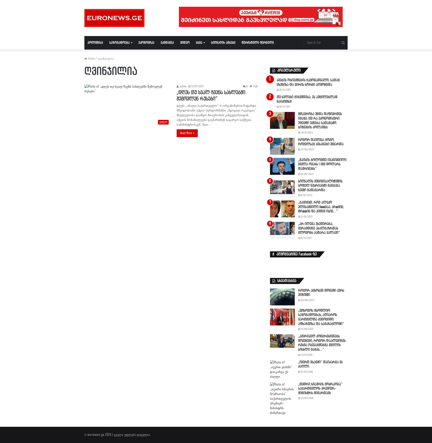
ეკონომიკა (146, 43)
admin (183, 86)
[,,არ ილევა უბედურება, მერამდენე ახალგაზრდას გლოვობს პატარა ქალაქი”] (282, 230)
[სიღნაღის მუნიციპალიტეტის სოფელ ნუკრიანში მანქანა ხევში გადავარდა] (282, 187)
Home (91, 58)
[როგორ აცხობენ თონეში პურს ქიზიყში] (282, 297)
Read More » (187, 133)
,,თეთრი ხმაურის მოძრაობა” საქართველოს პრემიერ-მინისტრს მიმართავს (320, 388)
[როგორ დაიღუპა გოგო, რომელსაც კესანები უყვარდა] (282, 146)
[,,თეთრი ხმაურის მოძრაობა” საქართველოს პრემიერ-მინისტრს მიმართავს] (282, 398)
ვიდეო (185, 43)
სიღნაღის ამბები (223, 43)
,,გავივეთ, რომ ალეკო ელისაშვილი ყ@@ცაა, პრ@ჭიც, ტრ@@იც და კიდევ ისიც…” (321, 207)
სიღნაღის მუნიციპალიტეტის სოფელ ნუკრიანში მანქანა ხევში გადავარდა (320, 185)
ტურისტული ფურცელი (258, 43)
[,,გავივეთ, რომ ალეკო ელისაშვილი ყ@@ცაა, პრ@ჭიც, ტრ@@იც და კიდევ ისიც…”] (282, 208)
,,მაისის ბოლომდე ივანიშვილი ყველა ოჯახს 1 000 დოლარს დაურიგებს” (322, 164)
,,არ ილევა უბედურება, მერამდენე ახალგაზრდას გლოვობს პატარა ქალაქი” (319, 228)
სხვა (199, 43)
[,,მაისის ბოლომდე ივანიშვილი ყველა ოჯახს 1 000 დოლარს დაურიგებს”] (282, 166)
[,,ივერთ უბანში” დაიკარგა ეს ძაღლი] (282, 369)
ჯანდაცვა (167, 43)
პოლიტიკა (95, 43)
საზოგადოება (119, 43)
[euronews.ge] (114, 18)
